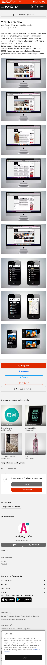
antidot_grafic (23, 400)
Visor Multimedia (6, 557)
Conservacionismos (8, 456)
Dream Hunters (6, 428)
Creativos (29, 616)
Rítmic (27, 456)
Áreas (4, 584)
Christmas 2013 (30, 428)
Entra (27, 484)
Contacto (12, 629)
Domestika (4, 629)
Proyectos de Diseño (11, 507)
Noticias (19, 629)
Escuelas (36, 616)
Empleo (17, 616)
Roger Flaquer (18, 25)
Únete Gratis (27, 490)
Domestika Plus (21, 619)
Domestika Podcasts (7, 619)
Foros (23, 616)
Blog (24, 629)
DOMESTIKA (11, 7)
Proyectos (10, 616)
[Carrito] (36, 7)
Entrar (42, 7)
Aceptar (23, 658)
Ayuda (29, 629)
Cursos (3, 616)
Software (6, 588)
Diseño (4, 563)
